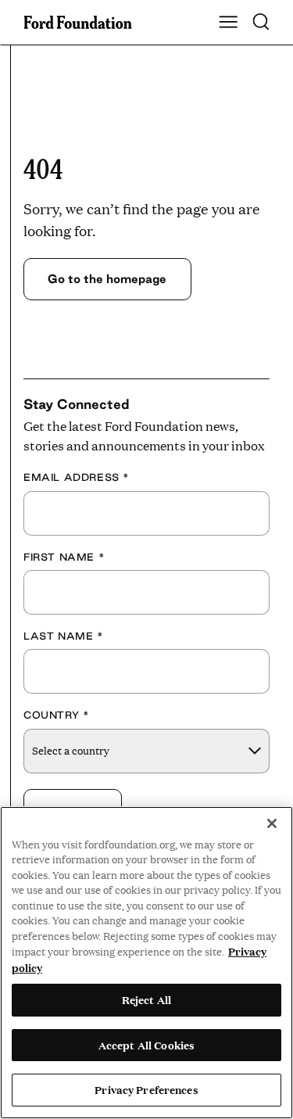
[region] (146, 962)
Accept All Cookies (146, 1045)
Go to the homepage (107, 278)
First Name (64, 556)
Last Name (63, 635)
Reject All (146, 999)
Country (56, 714)
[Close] (272, 823)
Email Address (76, 477)
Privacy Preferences (146, 1089)
